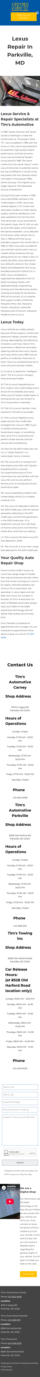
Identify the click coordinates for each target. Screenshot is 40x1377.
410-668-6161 (20, 926)
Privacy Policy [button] (6, 1367)
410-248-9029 (20, 1068)
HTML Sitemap (6, 1370)
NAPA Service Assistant (23, 16)
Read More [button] (28, 1274)
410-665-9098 (20, 797)
